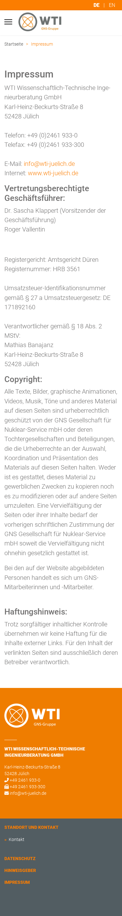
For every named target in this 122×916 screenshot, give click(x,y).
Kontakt (16, 839)
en (112, 5)
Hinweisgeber (20, 870)
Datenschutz (20, 858)
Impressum (17, 882)
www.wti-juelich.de (53, 173)
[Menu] (8, 22)
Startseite (13, 44)
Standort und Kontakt (31, 827)
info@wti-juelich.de (49, 163)
